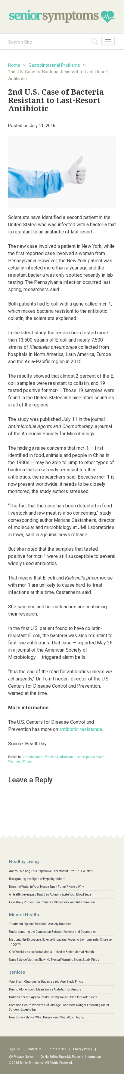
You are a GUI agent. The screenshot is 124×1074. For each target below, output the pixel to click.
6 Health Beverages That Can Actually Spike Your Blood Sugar (51, 894)
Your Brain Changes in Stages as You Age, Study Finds (46, 981)
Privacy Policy (82, 1049)
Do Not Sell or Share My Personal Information (70, 1056)
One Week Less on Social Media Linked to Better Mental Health (51, 952)
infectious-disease (72, 757)
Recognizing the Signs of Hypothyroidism (37, 879)
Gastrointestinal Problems (54, 65)
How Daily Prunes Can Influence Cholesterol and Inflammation (52, 902)
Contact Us (34, 1049)
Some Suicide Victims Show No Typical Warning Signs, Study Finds (54, 959)
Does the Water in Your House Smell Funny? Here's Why (46, 886)
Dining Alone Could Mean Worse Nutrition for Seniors (45, 989)
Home (14, 65)
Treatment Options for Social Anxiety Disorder (40, 924)
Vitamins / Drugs (20, 761)
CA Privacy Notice (21, 1056)
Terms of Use (57, 1049)
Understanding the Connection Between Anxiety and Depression (53, 931)
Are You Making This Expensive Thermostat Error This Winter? (51, 871)
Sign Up (14, 1049)
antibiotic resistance (80, 729)
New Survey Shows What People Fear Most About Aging (46, 1017)
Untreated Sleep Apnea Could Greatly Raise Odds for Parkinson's (53, 997)
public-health (95, 757)
